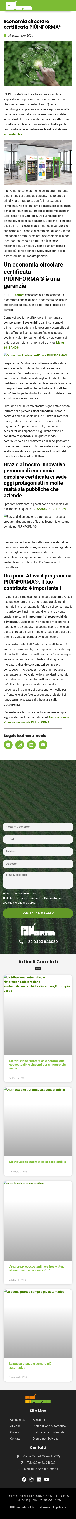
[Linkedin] (31, 744)
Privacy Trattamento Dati (19, 893)
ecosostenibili (13, 134)
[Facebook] (8, 744)
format (19, 295)
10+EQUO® (58, 509)
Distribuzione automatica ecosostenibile (37, 1162)
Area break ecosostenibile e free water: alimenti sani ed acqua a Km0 (36, 1268)
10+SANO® (39, 509)
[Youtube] (43, 744)
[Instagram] (19, 744)
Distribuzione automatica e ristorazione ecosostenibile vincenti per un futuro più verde (37, 1064)
